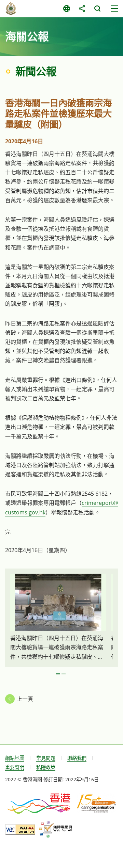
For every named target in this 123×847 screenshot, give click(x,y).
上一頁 (25, 699)
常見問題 (45, 758)
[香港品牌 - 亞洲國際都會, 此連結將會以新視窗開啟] (39, 803)
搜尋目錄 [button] (97, 8)
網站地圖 (14, 758)
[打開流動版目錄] (114, 8)
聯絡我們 (76, 758)
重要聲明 (14, 767)
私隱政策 (45, 767)
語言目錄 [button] (66, 8)
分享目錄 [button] (82, 8)
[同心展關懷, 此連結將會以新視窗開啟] (96, 803)
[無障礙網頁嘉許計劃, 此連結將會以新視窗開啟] (55, 829)
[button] (58, 674)
